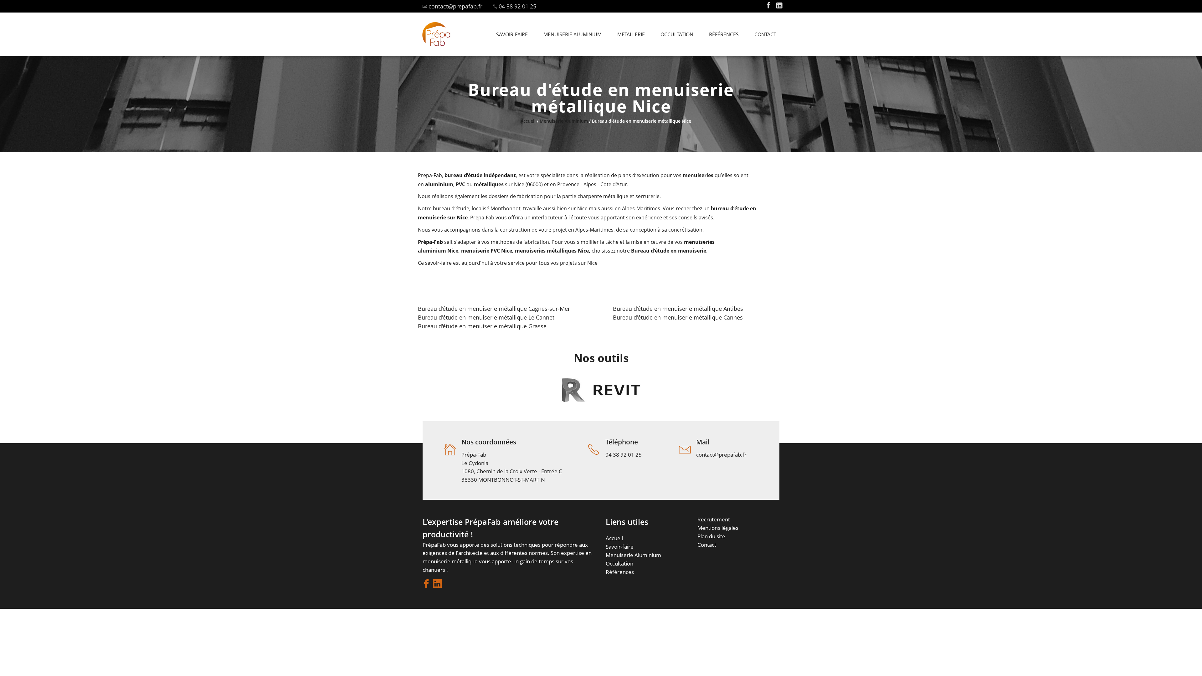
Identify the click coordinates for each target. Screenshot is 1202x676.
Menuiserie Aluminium (564, 121)
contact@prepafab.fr (455, 6)
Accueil (528, 121)
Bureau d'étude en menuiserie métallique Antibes (678, 308)
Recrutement (713, 519)
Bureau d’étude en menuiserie (668, 250)
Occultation (619, 563)
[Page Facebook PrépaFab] (768, 6)
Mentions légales (717, 527)
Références (620, 572)
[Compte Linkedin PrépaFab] (779, 6)
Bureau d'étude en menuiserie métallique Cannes (678, 317)
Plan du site (711, 536)
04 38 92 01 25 (517, 6)
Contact (706, 544)
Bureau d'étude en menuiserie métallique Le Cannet (486, 317)
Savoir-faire (620, 546)
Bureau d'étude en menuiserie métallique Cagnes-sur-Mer (494, 308)
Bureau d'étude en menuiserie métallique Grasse (482, 326)
